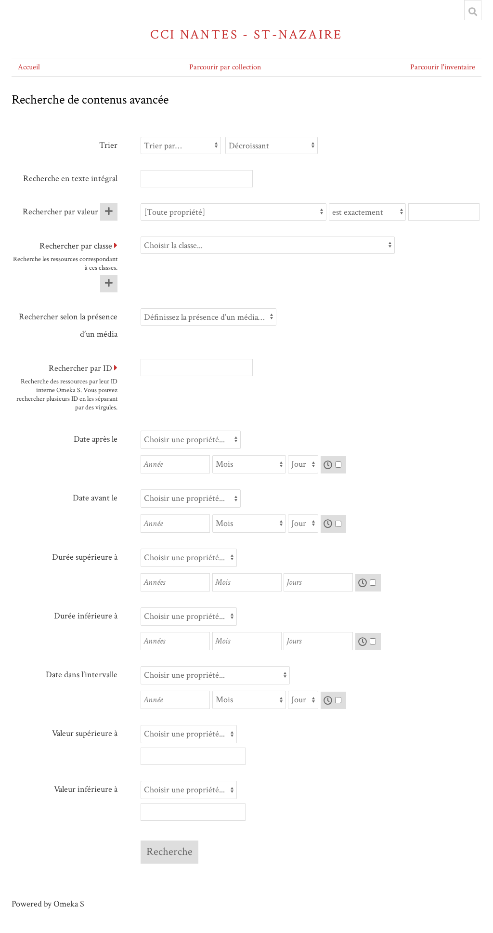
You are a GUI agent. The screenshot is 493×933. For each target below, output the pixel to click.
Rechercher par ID (80, 368)
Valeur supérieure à (84, 733)
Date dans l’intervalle (81, 674)
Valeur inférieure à (85, 789)
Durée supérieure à (84, 557)
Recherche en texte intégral (70, 178)
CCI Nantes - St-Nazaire (246, 34)
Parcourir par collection (225, 67)
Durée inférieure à (85, 615)
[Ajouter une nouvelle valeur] (108, 212)
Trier (108, 145)
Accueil (29, 67)
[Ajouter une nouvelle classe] (108, 283)
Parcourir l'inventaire (442, 67)
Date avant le (95, 497)
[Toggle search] (472, 11)
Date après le (95, 439)
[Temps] (334, 465)
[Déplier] (115, 245)
